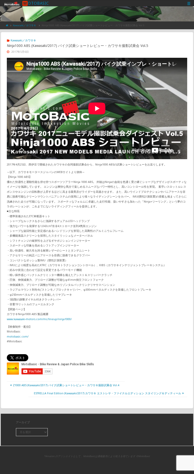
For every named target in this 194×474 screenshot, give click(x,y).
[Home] (7, 25)
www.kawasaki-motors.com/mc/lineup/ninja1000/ (39, 319)
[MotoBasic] (12, 3)
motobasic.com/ (18, 336)
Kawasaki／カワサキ (24, 25)
